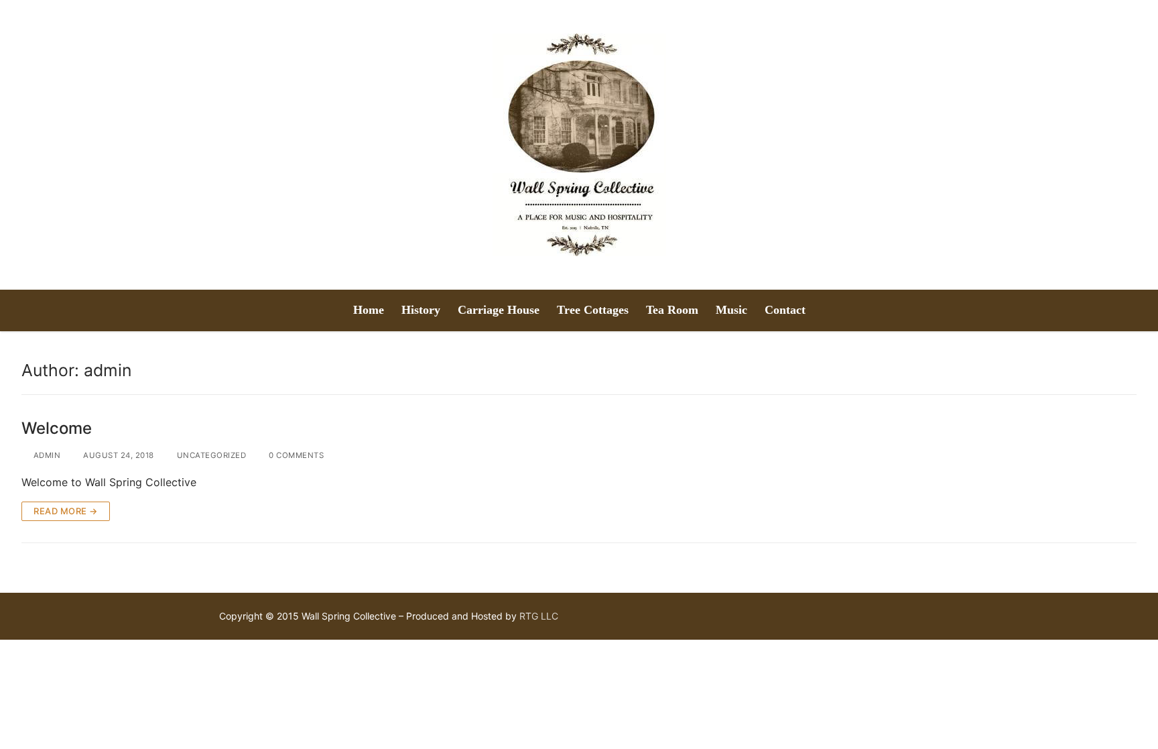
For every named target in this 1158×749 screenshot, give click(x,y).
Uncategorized (210, 455)
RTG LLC (538, 616)
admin (45, 455)
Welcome (56, 428)
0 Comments (295, 455)
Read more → (66, 511)
